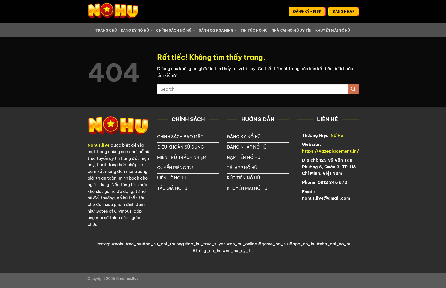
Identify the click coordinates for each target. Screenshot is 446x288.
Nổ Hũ (337, 135)
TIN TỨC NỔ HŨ (254, 30)
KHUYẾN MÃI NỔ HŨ (333, 30)
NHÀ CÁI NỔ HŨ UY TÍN (292, 30)
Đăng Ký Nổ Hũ (135, 30)
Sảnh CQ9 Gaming (216, 30)
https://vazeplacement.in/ (330, 151)
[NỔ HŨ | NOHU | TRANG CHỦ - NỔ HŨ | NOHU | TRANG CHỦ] (113, 11)
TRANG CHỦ (106, 30)
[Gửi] (353, 89)
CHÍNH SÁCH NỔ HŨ (174, 30)
